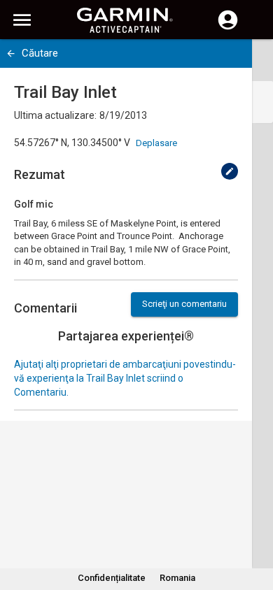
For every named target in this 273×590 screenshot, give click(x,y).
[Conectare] (227, 28)
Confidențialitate (112, 578)
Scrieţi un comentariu (184, 303)
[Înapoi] (11, 53)
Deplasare (156, 143)
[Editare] (229, 171)
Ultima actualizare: (55, 115)
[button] (255, 526)
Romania (177, 578)
